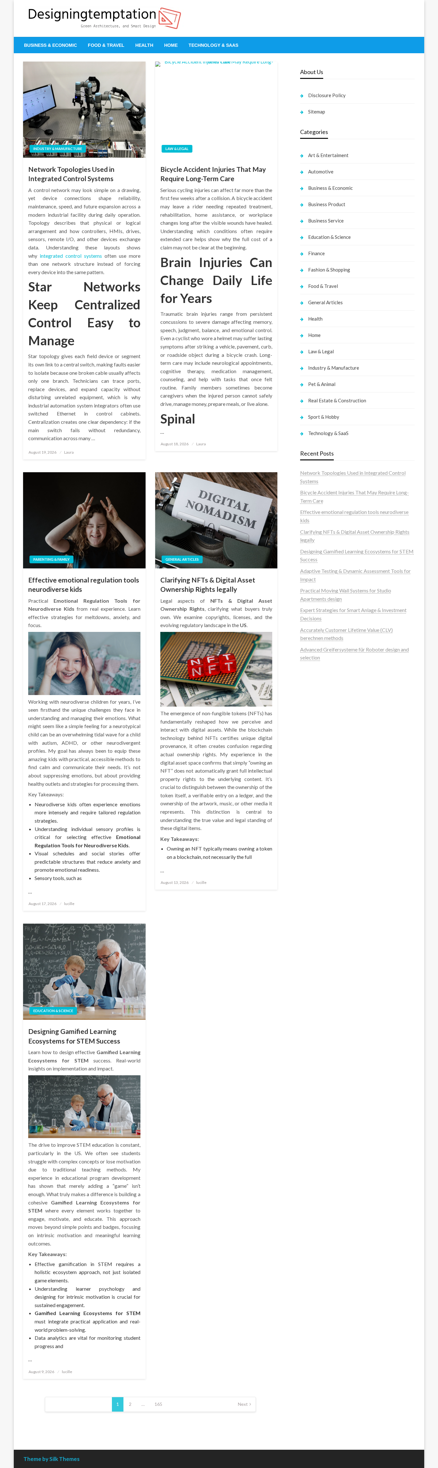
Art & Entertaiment (328, 155)
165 (158, 1404)
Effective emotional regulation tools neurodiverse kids (83, 584)
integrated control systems (71, 256)
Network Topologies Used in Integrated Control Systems (71, 173)
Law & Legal (177, 149)
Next (243, 1404)
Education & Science (53, 1011)
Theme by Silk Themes (51, 1458)
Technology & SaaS (213, 45)
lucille (69, 903)
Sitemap (316, 111)
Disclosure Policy (327, 95)
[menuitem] (50, 45)
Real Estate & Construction (337, 400)
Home (171, 45)
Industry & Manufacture (57, 149)
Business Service (326, 220)
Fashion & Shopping (329, 270)
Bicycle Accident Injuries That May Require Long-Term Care (213, 173)
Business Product (326, 204)
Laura (69, 452)
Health (144, 45)
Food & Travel (106, 45)
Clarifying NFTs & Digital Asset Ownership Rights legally (207, 584)
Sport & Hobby (323, 417)
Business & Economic (50, 45)
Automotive (320, 171)
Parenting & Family (51, 559)
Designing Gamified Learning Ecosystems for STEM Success (74, 1035)
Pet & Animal (321, 384)
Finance (316, 253)
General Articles (182, 559)
